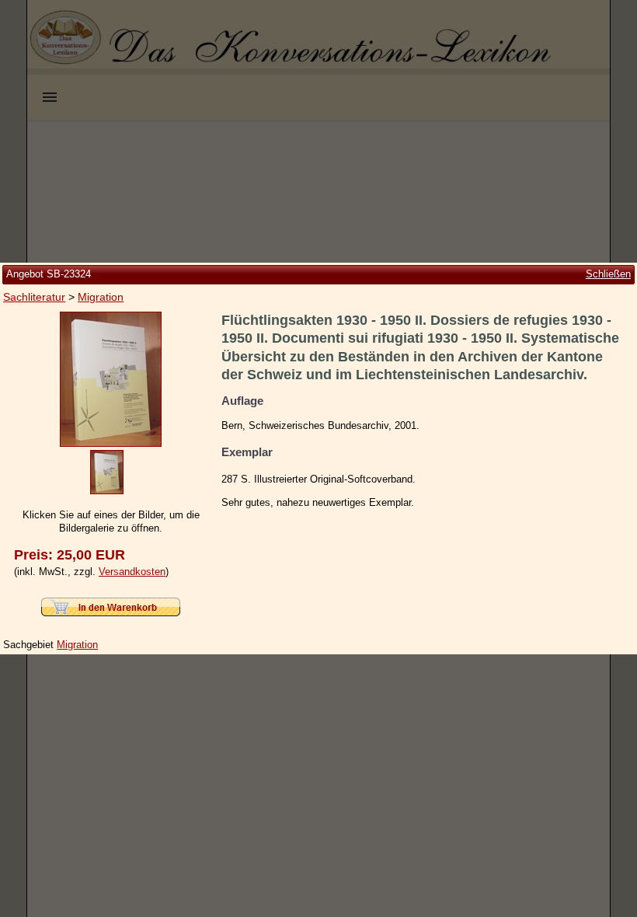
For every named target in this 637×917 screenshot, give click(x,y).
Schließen (608, 274)
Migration (101, 297)
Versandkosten (132, 571)
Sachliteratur (34, 297)
